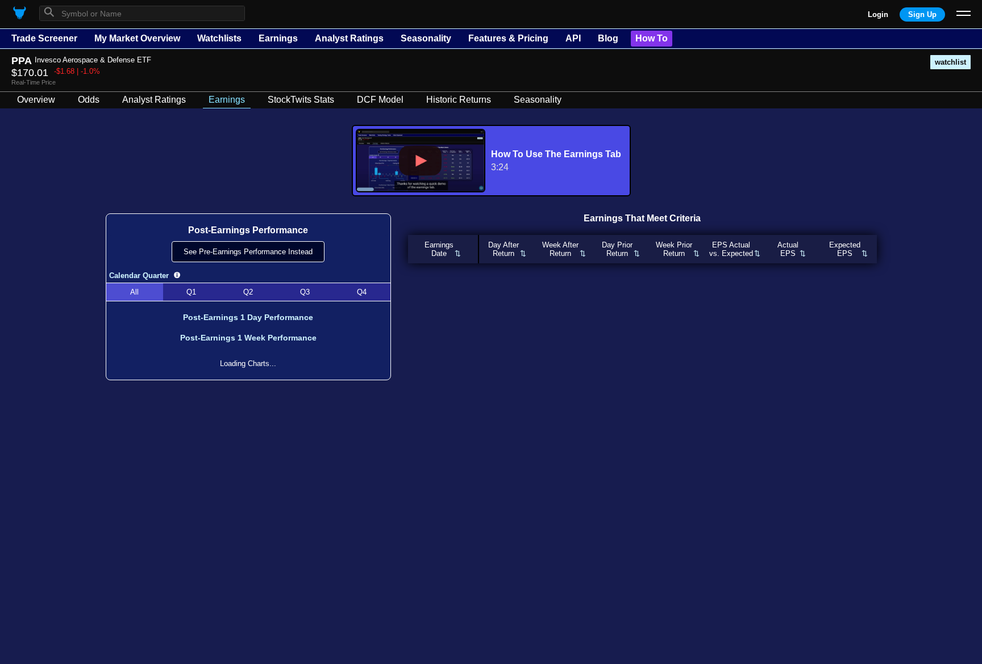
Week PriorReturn (674, 249)
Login (878, 14)
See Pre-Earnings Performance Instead (248, 251)
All (134, 292)
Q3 (305, 292)
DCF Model (380, 99)
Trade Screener (44, 38)
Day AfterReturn (503, 249)
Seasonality (426, 38)
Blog (608, 38)
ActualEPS (787, 249)
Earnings (278, 38)
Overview (36, 99)
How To (651, 38)
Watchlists (219, 38)
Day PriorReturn (617, 249)
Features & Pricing (508, 38)
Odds (88, 99)
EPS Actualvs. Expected (731, 249)
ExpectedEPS (844, 249)
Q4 (362, 292)
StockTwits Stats (301, 99)
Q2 (248, 292)
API (573, 38)
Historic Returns (458, 99)
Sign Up (922, 14)
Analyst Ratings (349, 38)
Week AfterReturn (560, 249)
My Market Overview (137, 38)
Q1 (191, 292)
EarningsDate (439, 249)
